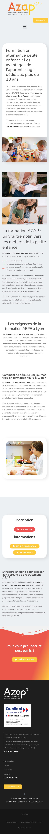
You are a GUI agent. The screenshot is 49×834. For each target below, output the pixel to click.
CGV (41, 822)
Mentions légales (11, 822)
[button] (25, 27)
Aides (7, 765)
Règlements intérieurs (24, 828)
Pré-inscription (9, 761)
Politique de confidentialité (28, 822)
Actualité (7, 774)
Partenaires (8, 770)
